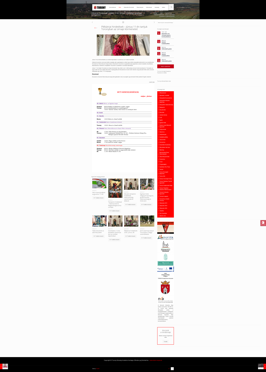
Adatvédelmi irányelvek (156, 360)
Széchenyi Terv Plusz (165, 167)
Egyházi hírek (168, 13)
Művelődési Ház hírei (165, 147)
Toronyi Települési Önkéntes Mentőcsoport (165, 188)
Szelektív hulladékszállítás (166, 54)
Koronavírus (162, 142)
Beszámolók (163, 110)
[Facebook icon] (168, 368)
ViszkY (97, 368)
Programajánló (163, 164)
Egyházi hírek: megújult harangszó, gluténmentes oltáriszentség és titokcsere (147, 197)
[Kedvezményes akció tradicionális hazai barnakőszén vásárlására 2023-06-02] (262, 366)
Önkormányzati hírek (164, 156)
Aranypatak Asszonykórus (166, 98)
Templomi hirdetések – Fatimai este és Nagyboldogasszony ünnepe (115, 204)
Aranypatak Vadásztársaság (166, 104)
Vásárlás (162, 210)
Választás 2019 (163, 203)
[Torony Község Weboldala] (100, 7)
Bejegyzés (162, 107)
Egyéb (161, 120)
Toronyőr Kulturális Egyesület (164, 193)
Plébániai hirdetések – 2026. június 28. (131, 231)
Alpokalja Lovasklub (164, 95)
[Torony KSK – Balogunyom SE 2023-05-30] (4, 366)
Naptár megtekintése (165, 66)
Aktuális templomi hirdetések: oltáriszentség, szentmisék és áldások (130, 197)
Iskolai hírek (162, 139)
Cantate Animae (163, 115)
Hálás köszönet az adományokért (98, 231)
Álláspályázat (163, 93)
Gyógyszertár (163, 129)
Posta (161, 161)
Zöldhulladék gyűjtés (167, 49)
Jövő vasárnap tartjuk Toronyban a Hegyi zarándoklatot (147, 232)
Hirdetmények (163, 134)
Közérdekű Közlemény (165, 144)
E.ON (161, 117)
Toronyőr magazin (164, 196)
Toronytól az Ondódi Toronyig (164, 199)
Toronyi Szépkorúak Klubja (166, 185)
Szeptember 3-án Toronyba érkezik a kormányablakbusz (166, 35)
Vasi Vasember (163, 213)
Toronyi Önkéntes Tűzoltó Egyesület (166, 182)
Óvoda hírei (162, 159)
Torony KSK (162, 176)
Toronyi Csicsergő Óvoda (166, 178)
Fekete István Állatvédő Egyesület (165, 126)
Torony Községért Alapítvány (164, 172)
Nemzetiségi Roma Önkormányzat (164, 153)
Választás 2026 (163, 208)
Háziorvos (162, 132)
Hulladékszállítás (164, 137)
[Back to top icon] (172, 368)
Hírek (161, 13)
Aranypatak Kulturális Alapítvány (165, 101)
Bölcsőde (162, 112)
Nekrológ (162, 150)
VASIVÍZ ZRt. (163, 216)
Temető (161, 169)
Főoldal (155, 13)
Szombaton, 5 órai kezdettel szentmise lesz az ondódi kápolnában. (114, 233)
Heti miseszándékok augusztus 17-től (98, 193)
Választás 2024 (163, 205)
